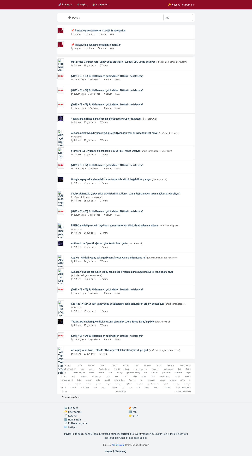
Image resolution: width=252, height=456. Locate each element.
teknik (63, 387)
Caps (136, 365)
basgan (77, 34)
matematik (151, 380)
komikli (188, 376)
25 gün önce (94, 293)
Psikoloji (119, 373)
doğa (144, 376)
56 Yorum (103, 48)
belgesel (88, 380)
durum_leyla (80, 79)
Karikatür (147, 365)
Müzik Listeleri (168, 369)
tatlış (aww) (167, 387)
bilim (135, 376)
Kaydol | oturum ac (181, 4)
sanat (108, 376)
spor (141, 380)
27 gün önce (89, 353)
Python (79, 365)
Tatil (179, 369)
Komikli (126, 365)
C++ (145, 373)
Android (117, 369)
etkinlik (107, 380)
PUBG (110, 373)
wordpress (139, 384)
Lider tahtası (73, 411)
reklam (114, 387)
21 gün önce (94, 93)
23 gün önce (94, 168)
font (69, 384)
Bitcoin (126, 369)
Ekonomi (114, 365)
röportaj (176, 384)
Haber (102, 365)
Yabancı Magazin (79, 373)
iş (62, 384)
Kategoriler (100, 4)
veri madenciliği (67, 380)
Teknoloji (171, 365)
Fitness (91, 373)
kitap (146, 387)
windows (173, 380)
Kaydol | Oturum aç (115, 451)
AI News (77, 65)
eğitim (128, 384)
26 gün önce (94, 339)
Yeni (133, 411)
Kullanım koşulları (76, 423)
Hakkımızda (72, 419)
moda (125, 376)
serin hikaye (85, 387)
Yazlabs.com (118, 444)
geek (95, 387)
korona (63, 376)
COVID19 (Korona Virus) (183, 391)
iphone (88, 384)
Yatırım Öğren (121, 391)
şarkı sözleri (166, 373)
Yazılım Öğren (104, 369)
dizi (123, 387)
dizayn (118, 384)
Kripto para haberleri (183, 387)
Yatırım (64, 391)
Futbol (159, 365)
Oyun (82, 369)
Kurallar (70, 415)
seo (131, 387)
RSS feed (71, 407)
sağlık (189, 373)
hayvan (78, 384)
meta (112, 34)
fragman (132, 380)
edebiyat (162, 380)
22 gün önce (94, 108)
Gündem (91, 365)
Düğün (188, 369)
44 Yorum (103, 34)
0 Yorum (104, 65)
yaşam (104, 387)
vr (190, 380)
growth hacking (153, 384)
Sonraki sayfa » (71, 397)
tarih (153, 376)
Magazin (155, 369)
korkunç (84, 376)
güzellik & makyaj (133, 373)
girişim (108, 384)
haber (79, 380)
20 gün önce (94, 79)
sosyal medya (164, 376)
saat (138, 387)
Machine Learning (140, 369)
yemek (98, 384)
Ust (132, 407)
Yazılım (91, 369)
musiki (73, 387)
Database (154, 373)
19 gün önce (90, 65)
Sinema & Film (185, 365)
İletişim (70, 427)
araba (98, 380)
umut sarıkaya (119, 380)
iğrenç (155, 387)
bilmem (101, 373)
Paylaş (82, 4)
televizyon (187, 384)
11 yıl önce (88, 34)
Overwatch (178, 373)
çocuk (166, 384)
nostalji (177, 376)
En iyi (133, 415)
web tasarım (96, 376)
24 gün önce (94, 214)
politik (182, 380)
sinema (117, 80)
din (116, 376)
